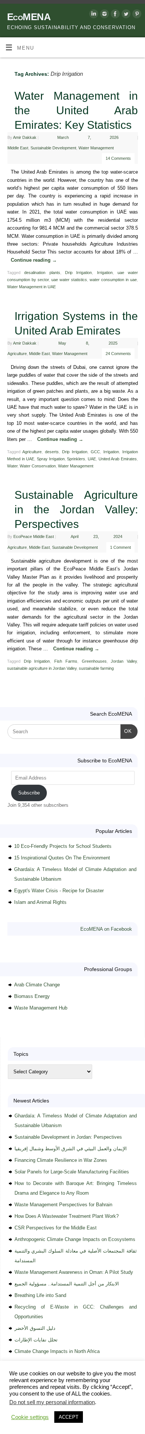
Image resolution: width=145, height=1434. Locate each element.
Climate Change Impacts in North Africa (57, 1351)
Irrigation (105, 272)
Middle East (17, 148)
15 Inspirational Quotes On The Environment (62, 858)
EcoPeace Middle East (33, 536)
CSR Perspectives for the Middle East (55, 1228)
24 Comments (118, 353)
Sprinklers (76, 459)
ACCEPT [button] (68, 1417)
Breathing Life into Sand (40, 1295)
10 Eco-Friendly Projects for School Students (63, 846)
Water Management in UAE (31, 286)
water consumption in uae (113, 279)
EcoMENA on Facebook (106, 929)
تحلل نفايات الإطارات (36, 1340)
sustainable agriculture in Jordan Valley (42, 668)
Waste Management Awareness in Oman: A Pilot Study (73, 1272)
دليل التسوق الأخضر (34, 1328)
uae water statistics (69, 279)
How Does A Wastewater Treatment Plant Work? (66, 1216)
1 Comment (120, 547)
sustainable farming (96, 668)
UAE (92, 459)
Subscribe (29, 793)
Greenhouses (94, 661)
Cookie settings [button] (30, 1417)
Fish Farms (65, 661)
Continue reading (34, 260)
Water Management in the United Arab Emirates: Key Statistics (76, 110)
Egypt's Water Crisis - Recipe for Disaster (59, 890)
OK (126, 731)
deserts (52, 452)
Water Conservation (38, 466)
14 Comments (118, 158)
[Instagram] (103, 15)
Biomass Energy (32, 996)
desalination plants (42, 272)
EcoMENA (29, 16)
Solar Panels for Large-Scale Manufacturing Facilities (71, 1172)
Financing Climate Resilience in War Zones (60, 1160)
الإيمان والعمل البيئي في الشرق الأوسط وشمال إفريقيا (70, 1148)
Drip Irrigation (78, 272)
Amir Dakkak (24, 137)
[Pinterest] (135, 15)
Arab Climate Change (37, 984)
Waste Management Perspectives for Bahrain (63, 1204)
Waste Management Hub (40, 1008)
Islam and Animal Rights (40, 902)
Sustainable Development (53, 148)
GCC (95, 452)
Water (12, 466)
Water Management (96, 148)
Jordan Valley (124, 661)
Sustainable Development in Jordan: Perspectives (68, 1137)
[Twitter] (125, 15)
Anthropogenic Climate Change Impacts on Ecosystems (74, 1239)
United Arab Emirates (118, 459)
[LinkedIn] (92, 15)
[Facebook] (114, 15)
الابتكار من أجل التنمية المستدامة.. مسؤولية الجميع (66, 1284)
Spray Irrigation (51, 459)
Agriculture (17, 353)
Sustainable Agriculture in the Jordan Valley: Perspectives (76, 509)
